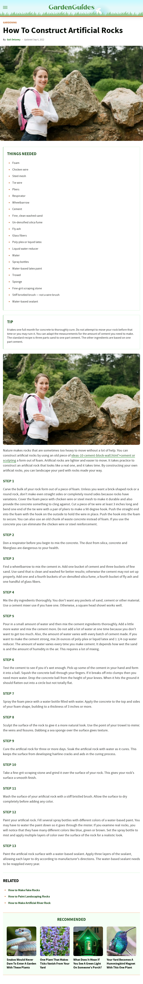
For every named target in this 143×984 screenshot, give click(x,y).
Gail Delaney (13, 39)
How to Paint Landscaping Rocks (29, 896)
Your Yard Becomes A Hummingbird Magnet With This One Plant (121, 963)
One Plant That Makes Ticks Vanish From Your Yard (54, 963)
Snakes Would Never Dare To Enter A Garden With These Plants (21, 963)
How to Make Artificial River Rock (29, 903)
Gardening (10, 22)
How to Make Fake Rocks (24, 890)
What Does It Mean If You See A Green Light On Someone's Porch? (87, 963)
